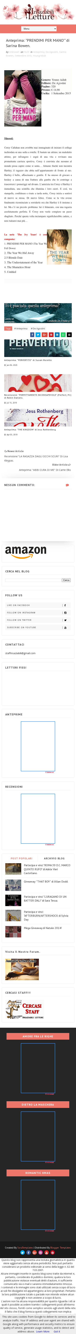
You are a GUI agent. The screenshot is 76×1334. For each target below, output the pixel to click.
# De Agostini (38, 328)
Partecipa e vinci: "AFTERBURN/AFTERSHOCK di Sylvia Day (46, 915)
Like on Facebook (18, 605)
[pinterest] (52, 1252)
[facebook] (28, 1252)
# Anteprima (20, 328)
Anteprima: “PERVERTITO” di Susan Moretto (28, 360)
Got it (57, 1331)
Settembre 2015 (23, 55)
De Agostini (52, 51)
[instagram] (40, 1252)
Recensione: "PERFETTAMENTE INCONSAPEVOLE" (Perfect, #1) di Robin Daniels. (37, 396)
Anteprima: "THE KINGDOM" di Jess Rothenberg (30, 429)
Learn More (42, 1331)
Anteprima (38, 51)
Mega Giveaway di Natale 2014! (43, 928)
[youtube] (46, 1252)
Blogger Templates (60, 1247)
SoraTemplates (25, 1247)
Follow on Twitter (19, 620)
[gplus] (34, 1252)
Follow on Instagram (21, 612)
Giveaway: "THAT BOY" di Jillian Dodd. (46, 881)
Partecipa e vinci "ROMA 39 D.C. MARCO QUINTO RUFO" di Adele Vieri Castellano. (47, 869)
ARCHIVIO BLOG (54, 858)
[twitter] (22, 1252)
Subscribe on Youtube (21, 627)
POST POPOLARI (22, 858)
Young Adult (39, 55)
